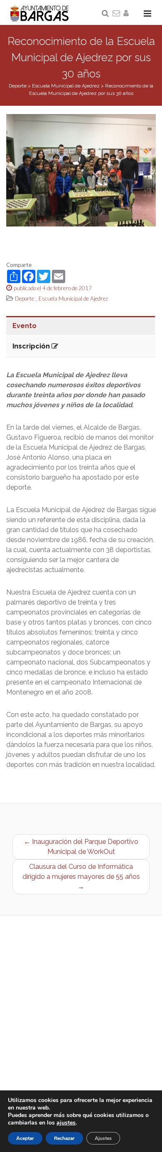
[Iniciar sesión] (127, 14)
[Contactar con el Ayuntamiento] (116, 14)
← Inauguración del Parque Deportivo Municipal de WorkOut (81, 847)
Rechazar (64, 1138)
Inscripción (32, 346)
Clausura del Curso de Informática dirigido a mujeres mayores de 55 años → (81, 877)
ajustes (66, 1123)
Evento (24, 326)
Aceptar (25, 1138)
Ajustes (103, 1138)
